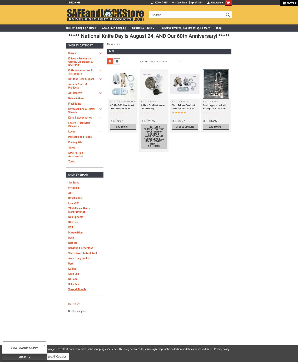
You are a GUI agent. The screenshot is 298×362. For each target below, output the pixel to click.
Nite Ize (73, 242)
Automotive (75, 93)
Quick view (122, 96)
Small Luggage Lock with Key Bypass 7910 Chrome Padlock (215, 108)
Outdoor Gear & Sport (81, 79)
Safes (71, 147)
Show (289, 3)
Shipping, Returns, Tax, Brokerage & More (185, 28)
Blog (219, 28)
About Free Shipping (114, 28)
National (73, 279)
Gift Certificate (179, 2)
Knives (72, 53)
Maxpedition (75, 232)
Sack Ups (73, 274)
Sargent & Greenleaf (80, 248)
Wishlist (199, 2)
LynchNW (73, 203)
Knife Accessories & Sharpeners (80, 72)
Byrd (70, 263)
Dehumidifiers (76, 98)
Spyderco (73, 182)
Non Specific (75, 217)
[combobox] (190, 14)
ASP (70, 193)
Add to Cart (123, 126)
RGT (70, 227)
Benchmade (75, 198)
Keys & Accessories (80, 117)
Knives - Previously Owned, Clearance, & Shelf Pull (80, 62)
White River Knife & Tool (82, 253)
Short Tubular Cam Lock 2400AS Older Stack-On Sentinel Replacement (183, 108)
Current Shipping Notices (81, 28)
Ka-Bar (72, 268)
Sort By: (144, 61)
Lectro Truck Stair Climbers (79, 124)
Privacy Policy (221, 349)
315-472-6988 (73, 2)
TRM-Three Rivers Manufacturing (79, 210)
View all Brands (77, 289)
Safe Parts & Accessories (75, 154)
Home (110, 44)
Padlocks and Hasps (80, 137)
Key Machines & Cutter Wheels (81, 110)
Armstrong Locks (78, 258)
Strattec (73, 222)
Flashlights (74, 103)
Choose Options (185, 126)
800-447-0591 (161, 2)
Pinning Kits (75, 142)
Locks (71, 131)
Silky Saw (73, 284)
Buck (71, 237)
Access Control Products (77, 86)
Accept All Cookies (55, 356)
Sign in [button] (23, 356)
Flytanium (74, 187)
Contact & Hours (142, 27)
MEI (118, 44)
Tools (71, 161)
